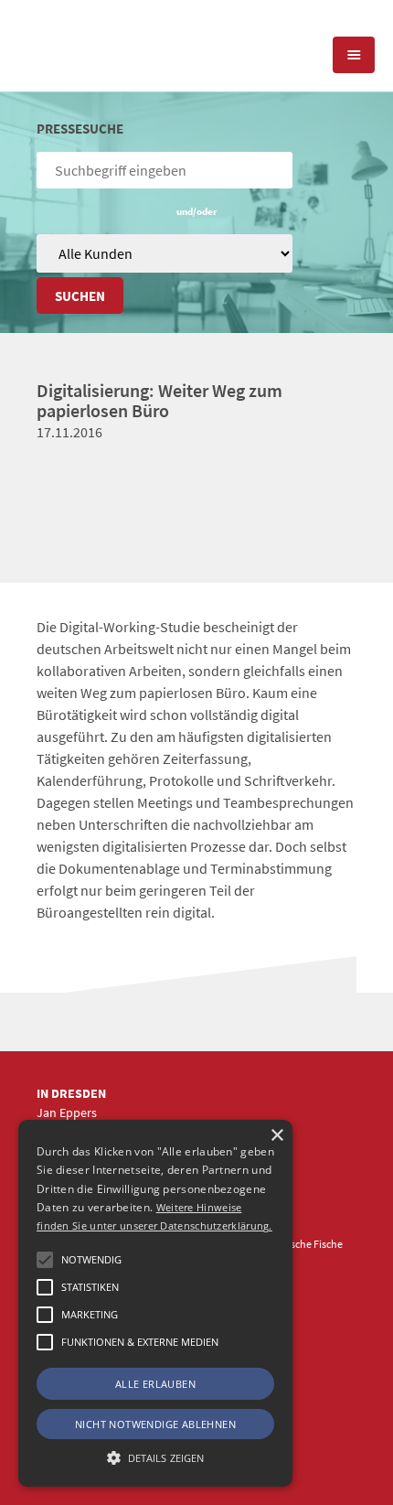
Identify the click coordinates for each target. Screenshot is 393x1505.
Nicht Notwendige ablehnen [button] (155, 1424)
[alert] (155, 1303)
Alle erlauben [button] (155, 1384)
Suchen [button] (80, 296)
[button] (45, 1260)
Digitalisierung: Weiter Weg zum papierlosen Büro (159, 400)
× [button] (276, 1136)
